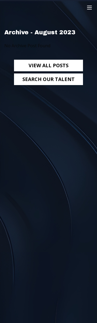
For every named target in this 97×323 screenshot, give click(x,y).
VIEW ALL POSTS (48, 65)
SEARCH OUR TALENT (48, 79)
